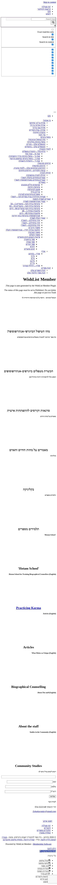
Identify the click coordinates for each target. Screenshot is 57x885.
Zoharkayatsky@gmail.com (44, 811)
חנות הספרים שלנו (38, 270)
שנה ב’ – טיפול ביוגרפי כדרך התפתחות (24, 156)
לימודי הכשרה (45, 149)
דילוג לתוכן (51, 848)
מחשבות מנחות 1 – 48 (31, 211)
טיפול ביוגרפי (45, 137)
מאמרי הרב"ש (34, 227)
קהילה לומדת (45, 173)
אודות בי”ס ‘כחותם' (37, 123)
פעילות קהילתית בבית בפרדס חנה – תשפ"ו (28, 196)
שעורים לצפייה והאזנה (42, 199)
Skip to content (49, 2)
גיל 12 (32, 261)
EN (49, 11)
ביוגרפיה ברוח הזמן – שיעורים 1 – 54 (25, 204)
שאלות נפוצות (45, 833)
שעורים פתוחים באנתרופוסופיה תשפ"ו (29, 180)
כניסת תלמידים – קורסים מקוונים (32, 170)
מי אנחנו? (47, 120)
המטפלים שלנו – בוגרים (35, 144)
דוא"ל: (53, 791)
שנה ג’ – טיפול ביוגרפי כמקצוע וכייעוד (25, 158)
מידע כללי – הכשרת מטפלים (33, 151)
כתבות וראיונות (39, 132)
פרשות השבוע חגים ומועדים (28, 237)
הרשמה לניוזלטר (44, 9)
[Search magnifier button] (53, 22)
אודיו (43, 251)
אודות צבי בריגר (38, 127)
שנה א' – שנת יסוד (32, 154)
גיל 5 (33, 256)
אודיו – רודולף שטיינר (31, 265)
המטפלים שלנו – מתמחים (35, 146)
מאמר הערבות (34, 232)
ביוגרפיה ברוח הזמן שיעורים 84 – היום (25, 208)
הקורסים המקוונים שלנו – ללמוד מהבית (29, 168)
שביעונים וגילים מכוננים (30, 185)
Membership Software (42, 844)
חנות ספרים (46, 268)
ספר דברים (30, 244)
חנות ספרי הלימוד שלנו (36, 273)
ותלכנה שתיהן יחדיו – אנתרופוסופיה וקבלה (23, 230)
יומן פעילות (46, 7)
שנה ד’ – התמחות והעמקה (29, 161)
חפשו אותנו (47, 821)
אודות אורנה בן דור (37, 125)
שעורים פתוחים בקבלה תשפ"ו (33, 177)
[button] (48, 851)
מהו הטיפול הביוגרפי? (36, 139)
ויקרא (32, 246)
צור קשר (41, 135)
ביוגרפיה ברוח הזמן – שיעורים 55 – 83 (24, 206)
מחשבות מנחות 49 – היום (29, 213)
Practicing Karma (28, 608)
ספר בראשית (29, 239)
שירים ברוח (35, 192)
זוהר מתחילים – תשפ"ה (30, 220)
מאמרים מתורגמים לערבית (29, 194)
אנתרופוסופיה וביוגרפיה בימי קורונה (26, 215)
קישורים (47, 828)
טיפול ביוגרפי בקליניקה (36, 142)
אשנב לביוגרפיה (33, 189)
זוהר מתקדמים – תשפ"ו (30, 225)
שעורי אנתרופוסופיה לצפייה (34, 201)
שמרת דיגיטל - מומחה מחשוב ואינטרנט (18, 839)
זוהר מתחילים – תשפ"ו (31, 223)
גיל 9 (33, 258)
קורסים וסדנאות (44, 163)
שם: (54, 782)
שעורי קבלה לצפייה (37, 218)
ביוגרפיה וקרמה (34, 187)
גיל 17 (32, 263)
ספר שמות (30, 242)
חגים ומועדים (29, 249)
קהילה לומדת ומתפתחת (35, 175)
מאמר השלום (34, 235)
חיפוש (48, 14)
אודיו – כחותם (34, 254)
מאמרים (42, 182)
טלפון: (53, 786)
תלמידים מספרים (44, 830)
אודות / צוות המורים (37, 130)
